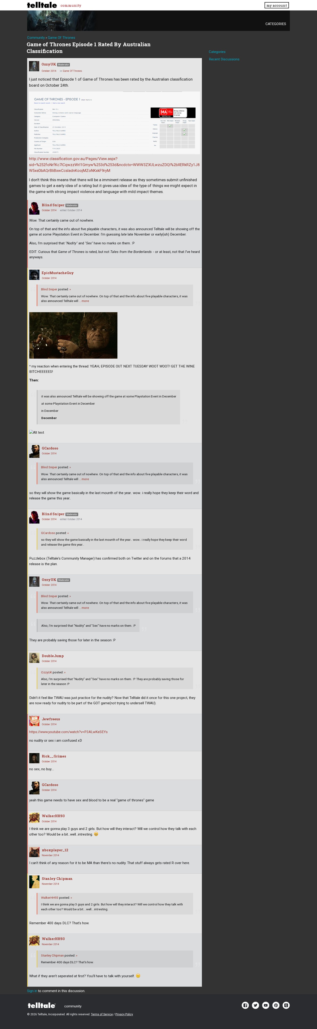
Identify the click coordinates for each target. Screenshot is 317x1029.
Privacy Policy (124, 1014)
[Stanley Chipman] (34, 881)
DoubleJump (53, 656)
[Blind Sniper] (34, 208)
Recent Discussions (224, 59)
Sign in (32, 991)
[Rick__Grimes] (34, 758)
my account (276, 5)
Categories (275, 24)
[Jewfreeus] (34, 721)
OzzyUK (49, 64)
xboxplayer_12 (55, 850)
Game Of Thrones (72, 70)
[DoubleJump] (34, 658)
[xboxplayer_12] (34, 852)
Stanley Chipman (57, 878)
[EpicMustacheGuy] (34, 275)
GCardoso (50, 448)
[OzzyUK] (34, 66)
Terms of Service (102, 1014)
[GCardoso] (34, 451)
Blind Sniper (53, 205)
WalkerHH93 (53, 816)
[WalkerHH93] (34, 818)
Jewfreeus (51, 719)
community (71, 5)
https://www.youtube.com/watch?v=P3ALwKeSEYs (68, 732)
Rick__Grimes (54, 756)
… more (84, 301)
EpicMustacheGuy (58, 273)
